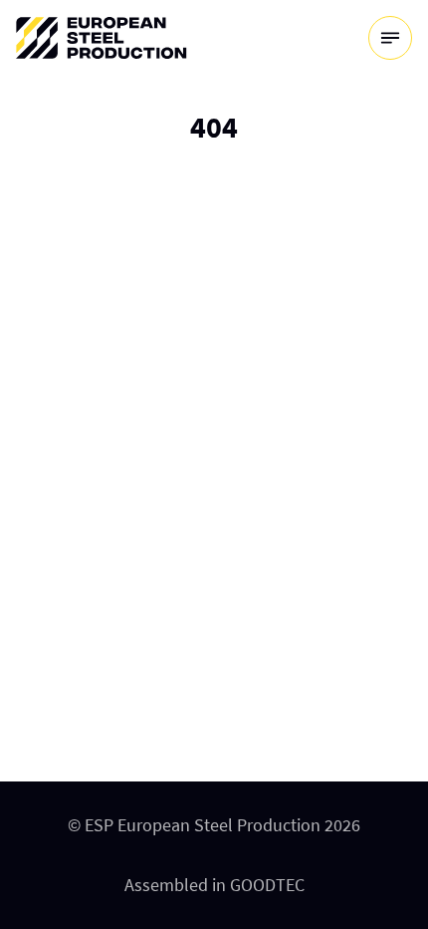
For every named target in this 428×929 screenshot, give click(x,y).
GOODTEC (267, 884)
